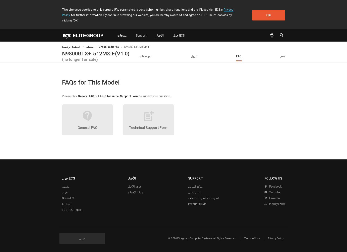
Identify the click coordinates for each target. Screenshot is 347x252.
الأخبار (160, 35)
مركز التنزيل (195, 186)
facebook (275, 186)
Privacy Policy (276, 238)
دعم (282, 56)
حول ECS (179, 35)
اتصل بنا (66, 204)
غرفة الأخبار (134, 186)
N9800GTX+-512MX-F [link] (137, 46)
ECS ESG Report (72, 209)
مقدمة (66, 186)
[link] (90, 46)
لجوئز (65, 192)
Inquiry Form (277, 204)
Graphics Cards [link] (109, 46)
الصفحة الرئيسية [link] (71, 46)
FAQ (239, 56)
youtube (274, 192)
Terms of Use (252, 238)
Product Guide (197, 204)
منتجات (122, 35)
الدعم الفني (194, 192)
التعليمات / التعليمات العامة (203, 198)
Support (141, 35)
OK (268, 15)
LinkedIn (274, 198)
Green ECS (69, 198)
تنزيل (194, 56)
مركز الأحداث (135, 192)
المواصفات (146, 56)
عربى (82, 238)
